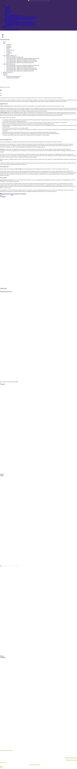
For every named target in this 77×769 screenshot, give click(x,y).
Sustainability (7, 8)
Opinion (6, 13)
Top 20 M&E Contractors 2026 (8, 20)
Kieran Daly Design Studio (34, 764)
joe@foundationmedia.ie (71, 760)
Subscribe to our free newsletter (11, 30)
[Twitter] (2, 35)
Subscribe (4, 28)
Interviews (7, 11)
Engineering (7, 7)
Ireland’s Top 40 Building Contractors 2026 (13, 15)
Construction (7, 6)
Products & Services (9, 10)
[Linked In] (2, 37)
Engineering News (5, 193)
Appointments (7, 12)
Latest (11, 193)
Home (3, 5)
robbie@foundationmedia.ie (6, 750)
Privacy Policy (3, 762)
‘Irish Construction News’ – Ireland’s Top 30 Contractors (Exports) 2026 (18, 19)
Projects (6, 9)
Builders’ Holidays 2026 (7, 26)
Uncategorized (22, 193)
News (4, 43)
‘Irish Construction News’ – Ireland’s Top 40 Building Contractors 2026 (18, 22)
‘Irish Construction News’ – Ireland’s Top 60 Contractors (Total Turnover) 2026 (20, 17)
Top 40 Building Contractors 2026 (9, 14)
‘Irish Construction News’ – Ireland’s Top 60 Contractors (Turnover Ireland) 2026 (20, 18)
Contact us (4, 27)
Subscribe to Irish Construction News (12, 29)
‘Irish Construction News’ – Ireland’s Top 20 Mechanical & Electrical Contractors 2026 (21, 16)
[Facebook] (2, 34)
